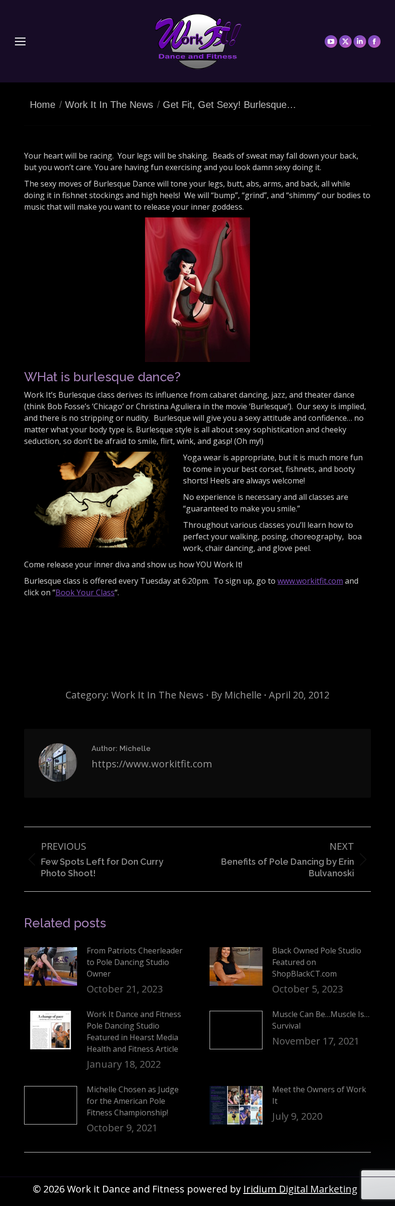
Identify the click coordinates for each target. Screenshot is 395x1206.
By (236, 694)
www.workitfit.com (310, 581)
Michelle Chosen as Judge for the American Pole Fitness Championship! (133, 1101)
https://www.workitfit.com (152, 763)
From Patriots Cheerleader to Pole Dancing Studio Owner (135, 962)
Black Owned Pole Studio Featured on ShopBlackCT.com (316, 962)
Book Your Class (85, 592)
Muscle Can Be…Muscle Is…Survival (320, 1020)
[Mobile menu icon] (20, 41)
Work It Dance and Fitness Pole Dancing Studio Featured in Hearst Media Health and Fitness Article (134, 1031)
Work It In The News (157, 694)
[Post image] (50, 966)
